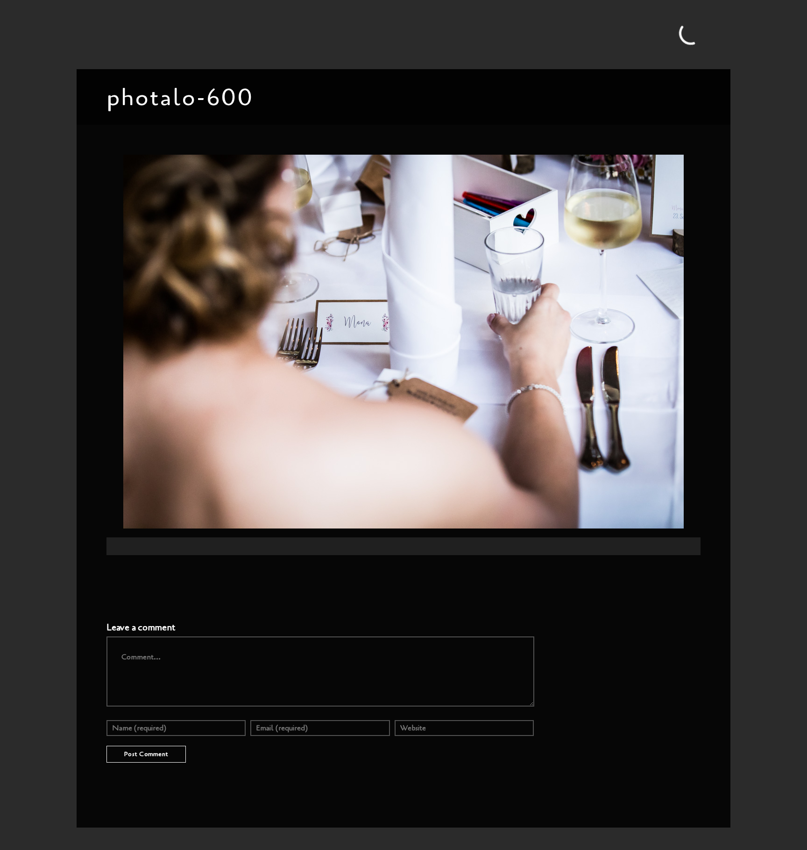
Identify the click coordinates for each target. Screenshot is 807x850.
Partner (490, 34)
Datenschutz (608, 34)
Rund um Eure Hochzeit (301, 34)
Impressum (562, 34)
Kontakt (523, 34)
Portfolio (213, 34)
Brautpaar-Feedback (436, 34)
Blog (245, 34)
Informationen (371, 34)
